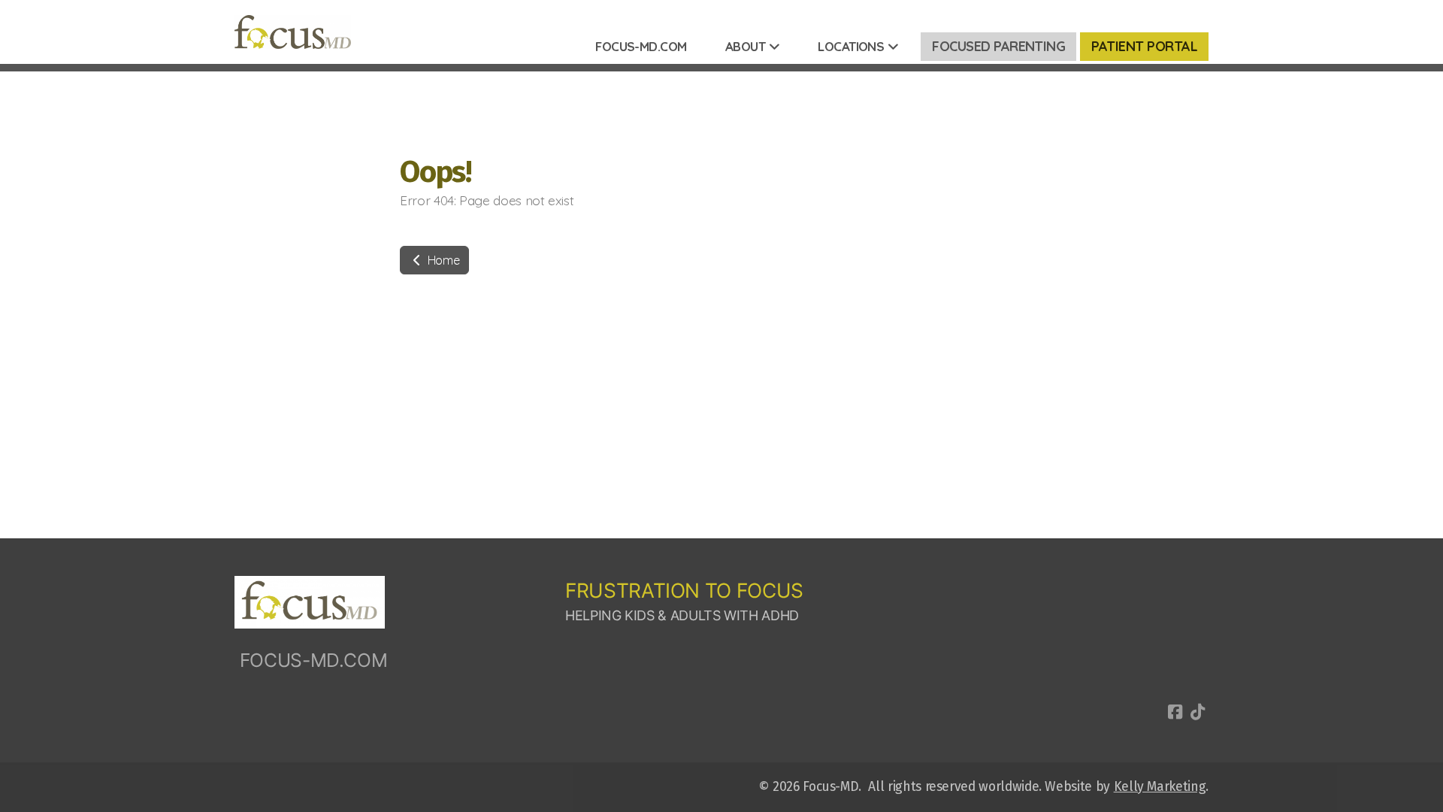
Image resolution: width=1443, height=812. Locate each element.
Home (442, 260)
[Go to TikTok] (1197, 712)
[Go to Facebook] (1174, 712)
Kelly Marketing (1160, 787)
